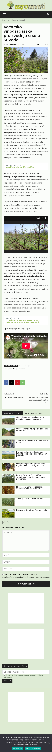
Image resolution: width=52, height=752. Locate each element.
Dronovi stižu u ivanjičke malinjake (31, 510)
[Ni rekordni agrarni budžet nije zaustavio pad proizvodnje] (8, 490)
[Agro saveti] (26, 5)
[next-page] (7, 522)
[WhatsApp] (22, 382)
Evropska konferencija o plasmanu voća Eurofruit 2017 (38, 400)
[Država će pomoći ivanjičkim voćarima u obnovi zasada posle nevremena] (8, 478)
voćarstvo (21, 369)
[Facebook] (6, 382)
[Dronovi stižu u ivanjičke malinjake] (8, 513)
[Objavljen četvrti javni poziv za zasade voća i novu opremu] (8, 420)
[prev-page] (3, 522)
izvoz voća (23, 366)
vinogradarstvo (10, 369)
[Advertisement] (26, 608)
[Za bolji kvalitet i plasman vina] (8, 502)
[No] (49, 743)
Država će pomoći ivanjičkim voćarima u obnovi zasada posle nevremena (30, 477)
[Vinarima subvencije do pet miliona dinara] (8, 444)
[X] (11, 382)
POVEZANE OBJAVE (13, 413)
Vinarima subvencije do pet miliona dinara (32, 441)
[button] (4, 14)
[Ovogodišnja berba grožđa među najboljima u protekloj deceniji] (8, 467)
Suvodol (32, 366)
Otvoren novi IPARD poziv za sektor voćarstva (32, 430)
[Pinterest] (17, 382)
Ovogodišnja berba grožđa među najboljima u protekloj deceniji (31, 464)
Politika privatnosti (33, 748)
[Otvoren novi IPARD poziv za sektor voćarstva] (8, 432)
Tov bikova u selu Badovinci (14, 397)
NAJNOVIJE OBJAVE (34, 413)
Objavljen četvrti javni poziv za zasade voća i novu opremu (30, 418)
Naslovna (5, 20)
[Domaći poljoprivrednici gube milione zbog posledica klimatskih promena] (8, 455)
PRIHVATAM (17, 748)
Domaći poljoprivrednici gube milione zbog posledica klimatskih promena (31, 454)
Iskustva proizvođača (18, 20)
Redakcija (12, 44)
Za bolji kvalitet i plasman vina (29, 498)
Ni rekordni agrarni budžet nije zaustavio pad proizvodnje (29, 488)
